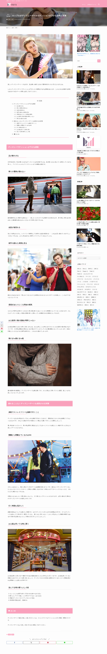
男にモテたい (81, 302)
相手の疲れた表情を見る (23, 112)
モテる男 (87, 289)
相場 (94, 302)
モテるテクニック (90, 286)
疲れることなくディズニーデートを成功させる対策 (28, 121)
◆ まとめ (16, 134)
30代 (79, 268)
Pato (79, 271)
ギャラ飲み (80, 276)
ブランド (89, 284)
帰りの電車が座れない (22, 108)
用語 (94, 299)
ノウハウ (96, 279)
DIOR (90, 268)
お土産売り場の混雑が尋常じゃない (25, 116)
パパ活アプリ (93, 281)
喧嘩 (12, 19)
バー (79, 281)
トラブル (95, 276)
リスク (94, 289)
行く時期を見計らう (22, 127)
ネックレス (88, 279)
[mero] (12, 4)
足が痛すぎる (20, 106)
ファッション (81, 284)
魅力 (92, 305)
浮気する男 (87, 299)
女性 (79, 294)
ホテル (96, 284)
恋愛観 (93, 297)
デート (88, 276)
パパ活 (85, 281)
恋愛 (9, 19)
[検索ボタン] (98, 4)
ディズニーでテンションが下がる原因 (24, 104)
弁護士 (96, 294)
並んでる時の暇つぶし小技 (23, 131)
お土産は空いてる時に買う (23, 129)
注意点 (79, 299)
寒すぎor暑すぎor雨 (22, 118)
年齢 (90, 294)
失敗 (96, 292)
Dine (84, 268)
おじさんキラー (88, 273)
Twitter (79, 273)
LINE (96, 268)
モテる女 (80, 289)
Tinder (92, 271)
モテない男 (80, 286)
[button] (15, 642)
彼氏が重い (80, 297)
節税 (86, 305)
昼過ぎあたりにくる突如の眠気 (24, 114)
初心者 (90, 292)
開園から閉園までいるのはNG (24, 125)
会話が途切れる (21, 110)
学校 (84, 294)
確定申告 (80, 305)
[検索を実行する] (98, 60)
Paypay (85, 271)
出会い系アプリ (81, 292)
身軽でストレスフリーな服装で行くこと (27, 123)
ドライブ (80, 279)
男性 (88, 302)
